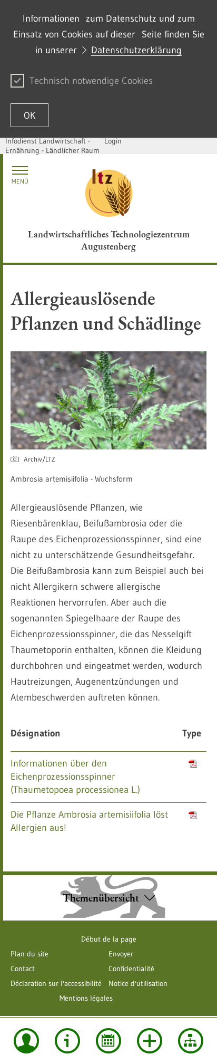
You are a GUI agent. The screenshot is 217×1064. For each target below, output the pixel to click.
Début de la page (108, 939)
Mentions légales (86, 998)
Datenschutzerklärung (136, 50)
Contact (23, 968)
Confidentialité (131, 968)
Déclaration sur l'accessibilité (56, 983)
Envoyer (120, 953)
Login (113, 141)
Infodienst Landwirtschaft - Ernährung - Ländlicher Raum (52, 145)
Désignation (36, 733)
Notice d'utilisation (137, 983)
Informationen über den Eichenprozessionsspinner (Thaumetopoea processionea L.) (75, 776)
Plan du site (29, 953)
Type (191, 733)
